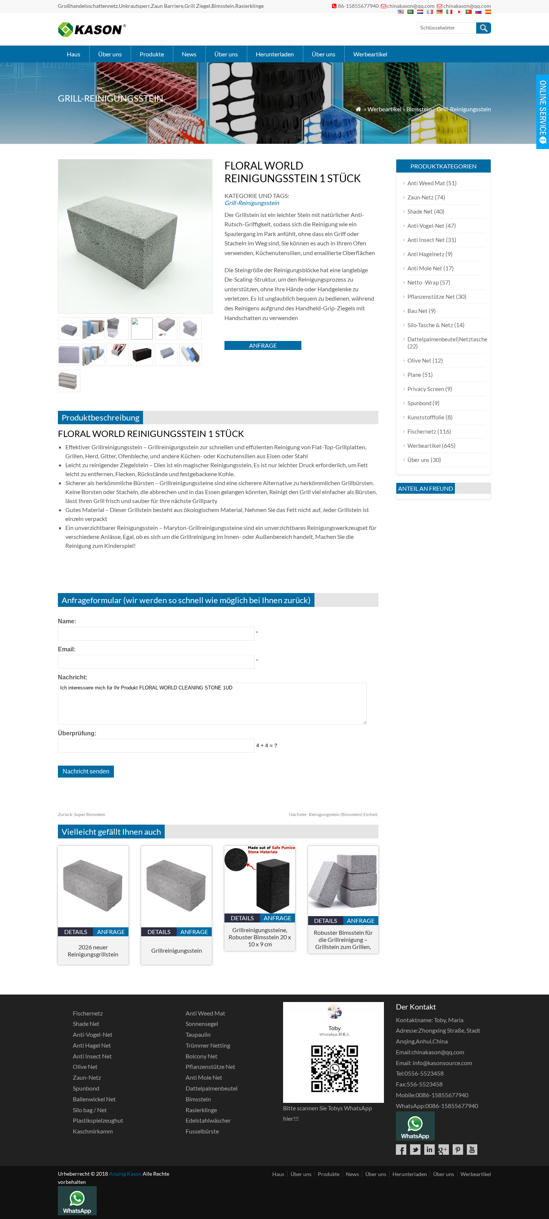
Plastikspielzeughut (98, 1120)
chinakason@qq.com (411, 6)
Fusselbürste (202, 1131)
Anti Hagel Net (92, 1045)
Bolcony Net (201, 1056)
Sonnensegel (202, 1023)
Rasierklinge (201, 1109)
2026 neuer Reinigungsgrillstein (93, 950)
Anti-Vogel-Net (425, 225)
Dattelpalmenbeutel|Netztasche (447, 339)
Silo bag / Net (90, 1109)
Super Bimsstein (81, 814)
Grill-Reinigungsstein (464, 108)
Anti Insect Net (426, 239)
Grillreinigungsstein (176, 950)
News (189, 54)
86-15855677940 (358, 6)
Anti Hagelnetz (425, 254)
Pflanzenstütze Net (431, 296)
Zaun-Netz (420, 197)
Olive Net (419, 360)
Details (75, 931)
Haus (73, 54)
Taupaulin (198, 1034)
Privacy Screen (425, 388)
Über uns (110, 54)
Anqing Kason (125, 1173)
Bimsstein (419, 108)
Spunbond (419, 403)
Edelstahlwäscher (208, 1120)
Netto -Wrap (423, 282)
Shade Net (420, 211)
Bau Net (417, 310)
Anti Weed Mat (426, 183)
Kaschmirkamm (93, 1131)
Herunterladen (275, 54)
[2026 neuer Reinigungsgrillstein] (93, 924)
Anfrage (263, 345)
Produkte (152, 54)
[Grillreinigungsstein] (176, 924)
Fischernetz (421, 431)
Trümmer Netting (208, 1045)
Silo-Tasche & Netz (430, 325)
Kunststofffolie (425, 417)
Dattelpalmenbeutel (212, 1088)
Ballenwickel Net (94, 1098)
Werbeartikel (370, 54)
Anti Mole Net (424, 268)
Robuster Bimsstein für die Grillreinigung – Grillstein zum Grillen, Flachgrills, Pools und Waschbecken (343, 939)
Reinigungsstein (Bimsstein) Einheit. (333, 814)
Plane (414, 374)
